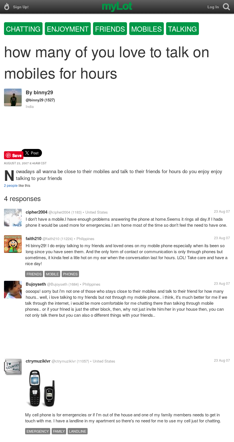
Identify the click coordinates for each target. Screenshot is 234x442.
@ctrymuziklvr (64, 361)
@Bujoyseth (57, 284)
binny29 (43, 92)
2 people (11, 185)
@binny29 (34, 100)
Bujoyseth (36, 284)
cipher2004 (36, 212)
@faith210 (51, 238)
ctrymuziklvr (38, 361)
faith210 (33, 238)
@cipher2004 (59, 212)
